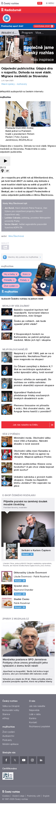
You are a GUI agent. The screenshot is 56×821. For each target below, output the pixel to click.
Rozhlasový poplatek (39, 726)
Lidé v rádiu (35, 714)
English (46, 796)
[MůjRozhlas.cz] (5, 97)
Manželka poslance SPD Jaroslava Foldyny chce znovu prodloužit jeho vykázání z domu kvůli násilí (25, 662)
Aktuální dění (9, 32)
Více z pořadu (11, 434)
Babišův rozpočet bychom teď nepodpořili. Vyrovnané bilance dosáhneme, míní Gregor (31, 312)
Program (27, 32)
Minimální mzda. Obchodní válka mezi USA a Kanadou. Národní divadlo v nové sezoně (32, 440)
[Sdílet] (7, 171)
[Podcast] (2, 171)
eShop (5, 718)
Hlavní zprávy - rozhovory (14, 84)
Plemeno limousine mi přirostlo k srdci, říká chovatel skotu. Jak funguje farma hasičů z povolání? (32, 408)
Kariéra (32, 718)
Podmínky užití (33, 796)
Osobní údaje (18, 796)
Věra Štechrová (16, 236)
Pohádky (8, 280)
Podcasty (7, 740)
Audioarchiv (8, 736)
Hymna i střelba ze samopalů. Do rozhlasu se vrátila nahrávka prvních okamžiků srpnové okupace (34, 382)
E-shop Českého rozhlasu (19, 495)
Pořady (23, 280)
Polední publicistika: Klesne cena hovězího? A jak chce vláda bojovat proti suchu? (34, 467)
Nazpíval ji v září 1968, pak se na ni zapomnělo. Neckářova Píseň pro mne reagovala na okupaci (34, 356)
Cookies (6, 796)
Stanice (6, 714)
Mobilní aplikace (10, 744)
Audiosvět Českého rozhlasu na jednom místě (22, 299)
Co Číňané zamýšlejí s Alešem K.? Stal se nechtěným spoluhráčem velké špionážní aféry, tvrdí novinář (33, 369)
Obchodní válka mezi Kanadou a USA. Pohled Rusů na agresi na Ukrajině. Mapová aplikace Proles (32, 454)
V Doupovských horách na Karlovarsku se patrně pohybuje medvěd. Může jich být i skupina (32, 337)
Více (39, 32)
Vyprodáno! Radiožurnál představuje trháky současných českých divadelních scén (31, 395)
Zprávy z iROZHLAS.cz (15, 618)
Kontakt (33, 722)
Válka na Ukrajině (10, 706)
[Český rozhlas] (10, 3)
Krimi (25, 274)
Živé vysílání (9, 286)
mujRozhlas (7, 266)
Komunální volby (10, 710)
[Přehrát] (5, 161)
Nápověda (34, 710)
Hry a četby (9, 274)
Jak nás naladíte (37, 706)
